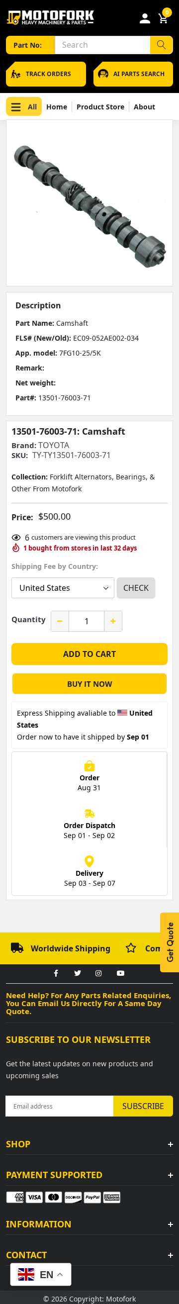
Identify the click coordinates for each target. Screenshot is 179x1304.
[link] (56, 974)
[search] (161, 45)
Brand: (23, 445)
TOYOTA (53, 445)
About (144, 106)
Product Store (100, 106)
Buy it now (89, 684)
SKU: (19, 455)
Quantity (28, 619)
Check (136, 587)
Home (56, 106)
